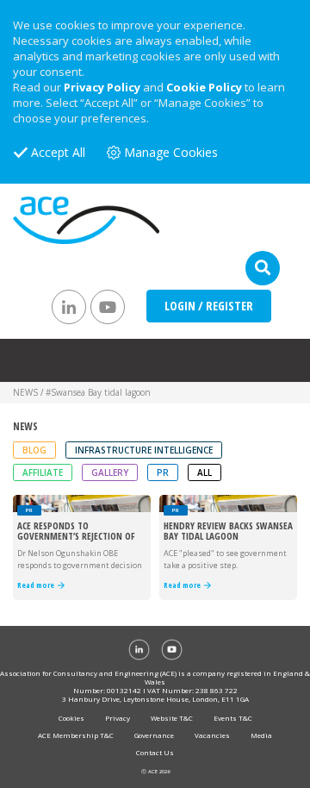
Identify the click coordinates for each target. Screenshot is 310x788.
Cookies (71, 717)
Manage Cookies (171, 152)
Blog (34, 450)
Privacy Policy (102, 87)
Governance (154, 735)
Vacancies (212, 735)
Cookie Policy (204, 87)
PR (163, 472)
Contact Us (155, 752)
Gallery (109, 472)
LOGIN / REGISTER (208, 305)
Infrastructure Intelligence (144, 450)
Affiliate (42, 472)
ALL (204, 472)
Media (261, 735)
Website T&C (172, 717)
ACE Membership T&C (76, 735)
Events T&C (233, 717)
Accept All (58, 152)
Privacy (117, 717)
